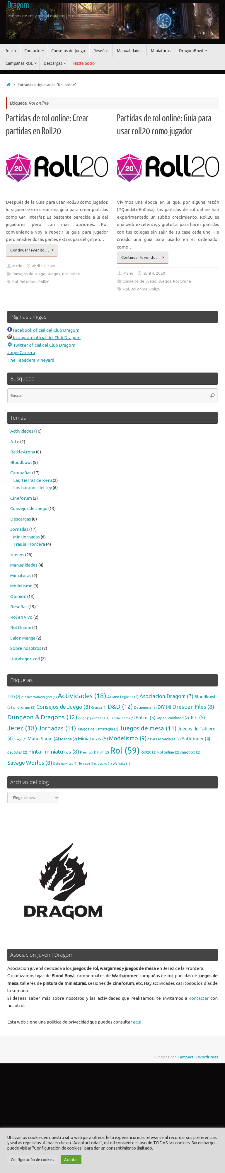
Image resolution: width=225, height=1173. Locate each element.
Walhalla (121, 763)
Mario (17, 266)
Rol (15, 281)
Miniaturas (20, 575)
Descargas (20, 518)
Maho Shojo (43, 738)
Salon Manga (22, 637)
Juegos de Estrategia (97, 729)
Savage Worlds (29, 762)
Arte (14, 441)
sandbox (190, 752)
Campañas (20, 472)
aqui (137, 1021)
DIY (164, 707)
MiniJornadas (26, 536)
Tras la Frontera (29, 544)
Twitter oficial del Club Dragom (43, 345)
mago (20, 739)
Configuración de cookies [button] (32, 1159)
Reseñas (19, 606)
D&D (120, 706)
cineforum (24, 707)
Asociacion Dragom (166, 696)
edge (84, 718)
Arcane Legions (123, 697)
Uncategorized (25, 658)
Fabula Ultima (122, 718)
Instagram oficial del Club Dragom (46, 337)
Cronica (99, 707)
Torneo (86, 763)
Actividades (21, 431)
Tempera (186, 1057)
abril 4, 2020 (154, 273)
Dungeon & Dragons (42, 717)
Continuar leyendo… (29, 250)
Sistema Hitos (65, 763)
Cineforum (21, 498)
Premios (88, 752)
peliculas (17, 752)
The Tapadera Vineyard (30, 360)
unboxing (103, 763)
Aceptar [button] (71, 1159)
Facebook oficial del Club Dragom (45, 330)
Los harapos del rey (32, 487)
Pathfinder (196, 738)
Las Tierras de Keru (32, 480)
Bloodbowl (21, 462)
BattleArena (22, 451)
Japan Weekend (172, 718)
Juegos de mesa (148, 728)
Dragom (18, 5)
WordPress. (208, 1057)
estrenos (101, 718)
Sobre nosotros (25, 648)
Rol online (28, 281)
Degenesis (145, 707)
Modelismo (21, 585)
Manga (68, 739)
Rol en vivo (21, 617)
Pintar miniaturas (53, 751)
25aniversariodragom (39, 697)
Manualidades (24, 564)
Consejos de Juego (28, 273)
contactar (199, 998)
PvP (103, 752)
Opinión (18, 596)
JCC (197, 717)
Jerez (22, 728)
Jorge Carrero (21, 352)
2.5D (13, 697)
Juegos (53, 273)
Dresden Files (193, 706)
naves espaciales (164, 739)
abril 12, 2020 (44, 266)
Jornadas (19, 529)
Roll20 (44, 281)
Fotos (146, 717)
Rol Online (71, 273)
